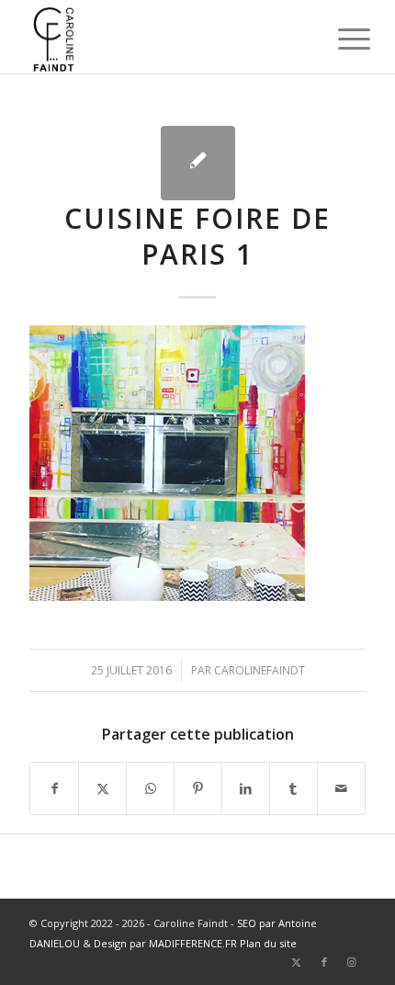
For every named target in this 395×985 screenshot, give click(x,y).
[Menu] (340, 38)
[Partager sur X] (102, 788)
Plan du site (268, 943)
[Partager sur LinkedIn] (245, 788)
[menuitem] (340, 38)
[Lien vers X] (296, 962)
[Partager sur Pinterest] (198, 788)
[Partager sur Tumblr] (293, 788)
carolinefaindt (259, 670)
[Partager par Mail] (341, 788)
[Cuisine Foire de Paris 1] (198, 163)
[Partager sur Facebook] (54, 788)
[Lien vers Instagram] (352, 962)
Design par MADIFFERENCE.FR (165, 943)
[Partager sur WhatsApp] (150, 788)
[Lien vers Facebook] (324, 962)
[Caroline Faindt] (163, 37)
